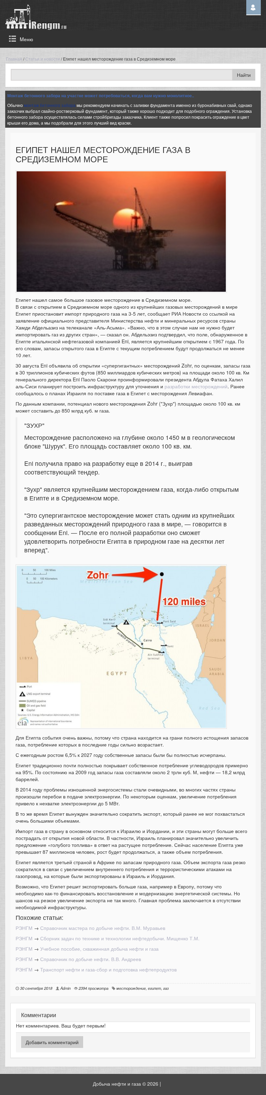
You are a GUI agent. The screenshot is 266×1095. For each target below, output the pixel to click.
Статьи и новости (42, 59)
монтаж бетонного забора (50, 105)
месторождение (131, 988)
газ (166, 988)
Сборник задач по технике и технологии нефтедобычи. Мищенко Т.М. (120, 938)
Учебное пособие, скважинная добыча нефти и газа (99, 948)
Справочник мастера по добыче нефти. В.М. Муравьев (102, 927)
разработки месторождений (196, 386)
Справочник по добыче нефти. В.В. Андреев (90, 959)
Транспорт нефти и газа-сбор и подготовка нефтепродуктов (108, 969)
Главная (14, 59)
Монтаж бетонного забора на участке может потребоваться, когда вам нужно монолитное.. (100, 95)
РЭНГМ (24, 927)
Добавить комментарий (52, 1042)
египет (154, 988)
